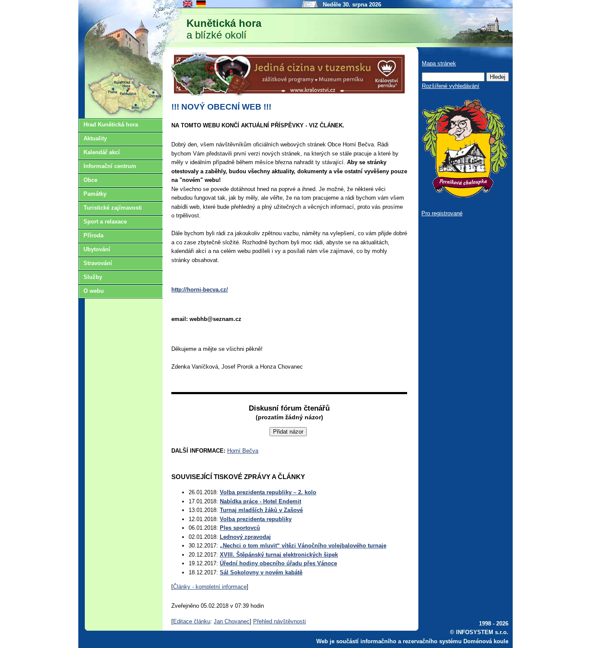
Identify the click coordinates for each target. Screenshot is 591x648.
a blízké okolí (223, 29)
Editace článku (191, 621)
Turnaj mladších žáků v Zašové (261, 510)
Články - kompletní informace (210, 586)
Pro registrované (442, 213)
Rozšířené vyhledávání (450, 86)
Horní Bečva (242, 450)
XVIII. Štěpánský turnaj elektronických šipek (279, 554)
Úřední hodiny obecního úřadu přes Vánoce (278, 563)
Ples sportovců (240, 528)
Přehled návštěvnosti (279, 621)
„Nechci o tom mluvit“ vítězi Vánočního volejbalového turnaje (303, 545)
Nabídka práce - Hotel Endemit (260, 501)
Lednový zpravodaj (245, 537)
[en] (188, 6)
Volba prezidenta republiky (256, 519)
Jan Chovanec (232, 621)
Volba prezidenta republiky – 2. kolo (268, 492)
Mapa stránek (439, 63)
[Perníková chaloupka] (464, 195)
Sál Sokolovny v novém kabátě (261, 572)
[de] (201, 6)
